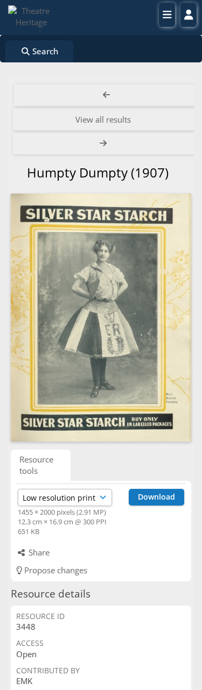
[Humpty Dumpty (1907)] (101, 318)
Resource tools (36, 465)
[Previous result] (106, 95)
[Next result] (104, 143)
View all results (103, 119)
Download (156, 497)
